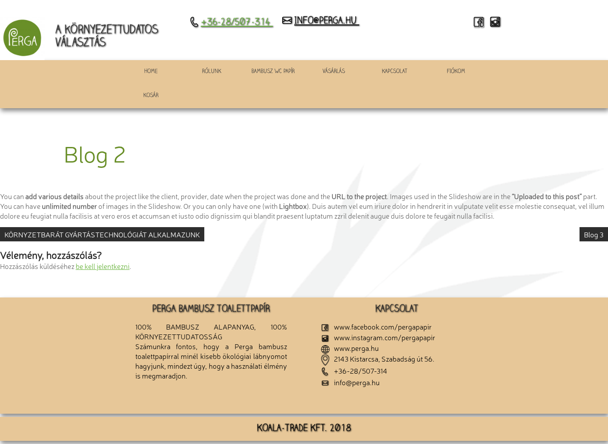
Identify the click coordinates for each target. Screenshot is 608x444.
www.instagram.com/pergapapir (382, 337)
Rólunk (211, 72)
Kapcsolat (395, 72)
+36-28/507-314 (237, 23)
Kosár (150, 96)
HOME (151, 72)
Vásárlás (334, 72)
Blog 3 (594, 234)
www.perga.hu (354, 348)
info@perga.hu (326, 21)
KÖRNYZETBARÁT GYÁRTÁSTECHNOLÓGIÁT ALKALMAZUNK (102, 234)
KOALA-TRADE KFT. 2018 (304, 429)
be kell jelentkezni (103, 266)
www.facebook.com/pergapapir (381, 326)
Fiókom (456, 72)
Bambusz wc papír (273, 72)
